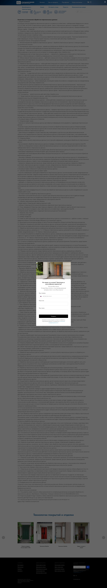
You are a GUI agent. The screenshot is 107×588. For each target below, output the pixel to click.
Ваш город (41, 308)
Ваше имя (41, 300)
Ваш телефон (42, 293)
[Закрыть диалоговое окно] (105, 2)
